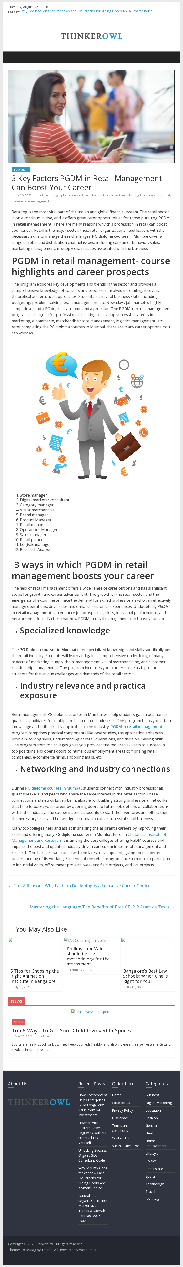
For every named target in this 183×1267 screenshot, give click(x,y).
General (152, 1125)
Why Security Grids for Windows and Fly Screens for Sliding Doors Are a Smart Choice (86, 12)
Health (151, 1133)
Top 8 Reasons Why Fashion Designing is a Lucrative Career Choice (79, 885)
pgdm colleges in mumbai (115, 195)
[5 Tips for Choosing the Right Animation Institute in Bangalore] (35, 940)
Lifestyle (152, 1153)
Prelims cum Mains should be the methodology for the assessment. (88, 956)
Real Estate (154, 1168)
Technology (155, 1184)
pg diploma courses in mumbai (75, 195)
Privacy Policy (122, 1110)
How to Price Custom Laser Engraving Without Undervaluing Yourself (92, 1132)
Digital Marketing (159, 1102)
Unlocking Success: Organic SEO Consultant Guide (92, 1155)
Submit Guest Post (126, 1146)
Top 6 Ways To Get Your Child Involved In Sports (71, 1030)
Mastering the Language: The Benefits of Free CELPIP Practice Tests (102, 907)
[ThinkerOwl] (13, 57)
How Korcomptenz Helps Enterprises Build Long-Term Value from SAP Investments (92, 1105)
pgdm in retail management (30, 201)
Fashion (152, 1118)
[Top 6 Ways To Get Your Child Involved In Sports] (91, 1012)
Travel (150, 1191)
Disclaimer (120, 1118)
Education (20, 170)
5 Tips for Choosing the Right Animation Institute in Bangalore (34, 976)
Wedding (152, 1199)
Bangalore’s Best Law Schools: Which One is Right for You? (145, 976)
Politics (151, 1161)
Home (117, 1095)
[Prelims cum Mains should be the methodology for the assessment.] (85, 940)
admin (44, 195)
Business (152, 1095)
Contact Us (120, 1138)
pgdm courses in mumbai (152, 195)
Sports (18, 1022)
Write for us (121, 1102)
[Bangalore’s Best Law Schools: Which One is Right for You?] (148, 940)
